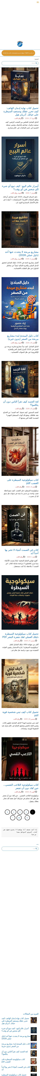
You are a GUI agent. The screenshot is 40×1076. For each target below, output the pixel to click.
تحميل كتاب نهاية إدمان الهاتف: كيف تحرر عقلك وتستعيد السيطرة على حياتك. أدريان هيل (20, 111)
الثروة (20, 193)
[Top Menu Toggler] (37, 2)
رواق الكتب (17, 118)
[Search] (36, 63)
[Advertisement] (20, 20)
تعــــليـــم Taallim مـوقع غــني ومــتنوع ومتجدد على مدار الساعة (18, 53)
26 (19, 818)
